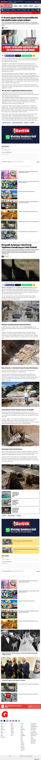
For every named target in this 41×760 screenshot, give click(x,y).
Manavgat (23, 747)
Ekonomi (2, 726)
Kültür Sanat (3, 737)
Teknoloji (12, 732)
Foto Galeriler (33, 725)
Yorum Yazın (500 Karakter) (7, 152)
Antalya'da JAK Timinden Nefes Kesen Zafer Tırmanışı (28, 694)
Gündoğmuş (23, 735)
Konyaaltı (14, 242)
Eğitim (12, 725)
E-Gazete (26, 1)
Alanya (22, 726)
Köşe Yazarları (33, 723)
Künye (32, 737)
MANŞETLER (10, 1)
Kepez (22, 741)
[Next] (39, 13)
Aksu (22, 725)
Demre (22, 728)
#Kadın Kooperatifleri (6, 122)
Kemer (22, 740)
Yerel (2, 734)
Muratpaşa (23, 748)
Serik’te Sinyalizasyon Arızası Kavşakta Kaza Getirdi (27, 231)
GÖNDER (37, 162)
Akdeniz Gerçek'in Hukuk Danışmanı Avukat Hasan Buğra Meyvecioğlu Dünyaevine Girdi (24, 12)
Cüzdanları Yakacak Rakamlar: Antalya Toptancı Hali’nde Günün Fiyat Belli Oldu (28, 182)
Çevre (12, 735)
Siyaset (2, 728)
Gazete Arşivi (33, 743)
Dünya (12, 729)
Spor (2, 731)
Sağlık (12, 723)
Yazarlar (29, 1)
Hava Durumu (33, 735)
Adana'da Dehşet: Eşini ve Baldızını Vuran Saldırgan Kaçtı (28, 221)
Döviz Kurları (33, 729)
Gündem (2, 723)
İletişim (32, 738)
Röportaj (12, 728)
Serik (22, 750)
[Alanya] (20, 667)
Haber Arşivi (33, 741)
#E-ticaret (32, 122)
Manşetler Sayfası (34, 726)
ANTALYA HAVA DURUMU (12, 2)
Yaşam (2, 732)
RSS (10, 756)
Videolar (9, 242)
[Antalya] (20, 640)
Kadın (9, 15)
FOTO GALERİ (21, 1)
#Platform (26, 122)
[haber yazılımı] (36, 759)
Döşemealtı (23, 729)
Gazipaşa (22, 734)
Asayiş (12, 726)
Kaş (21, 738)
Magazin (12, 731)
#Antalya (4, 515)
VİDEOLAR (15, 1)
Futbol (12, 734)
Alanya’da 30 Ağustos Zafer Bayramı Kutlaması (13, 680)
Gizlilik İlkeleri (33, 740)
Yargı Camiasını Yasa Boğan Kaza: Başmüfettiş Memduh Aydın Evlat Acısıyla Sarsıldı (28, 202)
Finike (22, 732)
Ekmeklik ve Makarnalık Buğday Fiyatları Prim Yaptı (28, 211)
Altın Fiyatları (33, 731)
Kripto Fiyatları (34, 732)
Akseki (22, 723)
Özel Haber (3, 729)
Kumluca (22, 746)
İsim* (3, 148)
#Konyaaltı (19, 515)
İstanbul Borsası (34, 728)
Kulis (2, 725)
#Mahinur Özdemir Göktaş (17, 122)
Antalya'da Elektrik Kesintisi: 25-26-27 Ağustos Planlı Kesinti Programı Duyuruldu (28, 172)
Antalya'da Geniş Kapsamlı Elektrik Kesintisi (26, 191)
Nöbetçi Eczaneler (34, 734)
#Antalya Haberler (11, 515)
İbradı (22, 737)
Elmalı (22, 731)
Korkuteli (22, 744)
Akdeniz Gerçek (4, 15)
